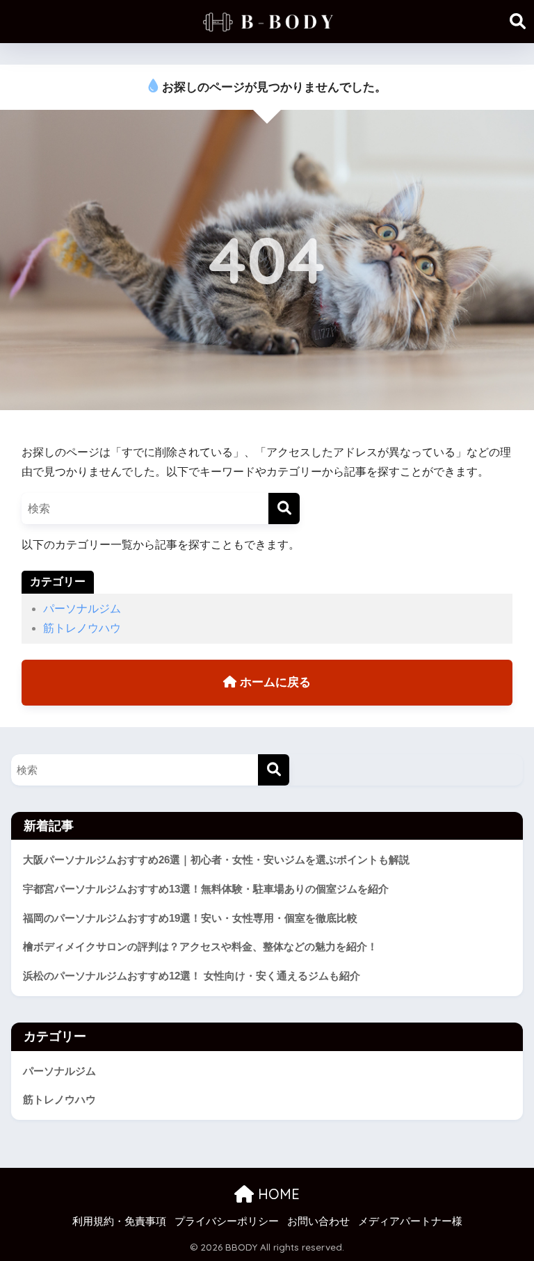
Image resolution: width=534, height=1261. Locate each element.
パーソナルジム (82, 609)
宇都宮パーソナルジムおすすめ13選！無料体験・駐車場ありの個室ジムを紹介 (206, 889)
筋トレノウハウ (82, 628)
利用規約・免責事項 (119, 1221)
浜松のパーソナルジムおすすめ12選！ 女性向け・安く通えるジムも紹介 (191, 976)
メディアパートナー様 (410, 1221)
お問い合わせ (318, 1221)
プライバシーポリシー (227, 1221)
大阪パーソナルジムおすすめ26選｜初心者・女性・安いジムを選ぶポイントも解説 (216, 859)
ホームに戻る (273, 682)
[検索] (284, 508)
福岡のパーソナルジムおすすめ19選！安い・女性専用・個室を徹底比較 (190, 918)
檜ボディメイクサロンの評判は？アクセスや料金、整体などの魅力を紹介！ (200, 946)
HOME (277, 1194)
